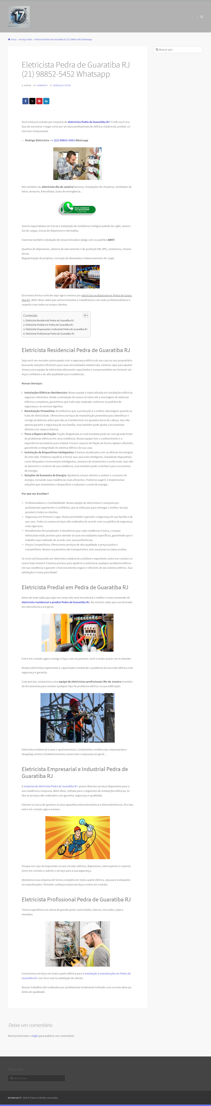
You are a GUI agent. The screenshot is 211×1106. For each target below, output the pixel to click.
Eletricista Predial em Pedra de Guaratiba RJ (49, 324)
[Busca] (199, 13)
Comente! (42, 85)
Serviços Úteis (62, 85)
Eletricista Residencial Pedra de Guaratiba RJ (50, 320)
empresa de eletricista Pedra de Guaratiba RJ (51, 786)
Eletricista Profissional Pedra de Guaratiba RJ (50, 333)
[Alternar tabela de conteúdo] (84, 315)
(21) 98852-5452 (64, 140)
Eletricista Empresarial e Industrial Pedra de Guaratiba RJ (56, 329)
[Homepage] (19, 17)
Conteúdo (30, 315)
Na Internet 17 (14, 1097)
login (35, 1036)
